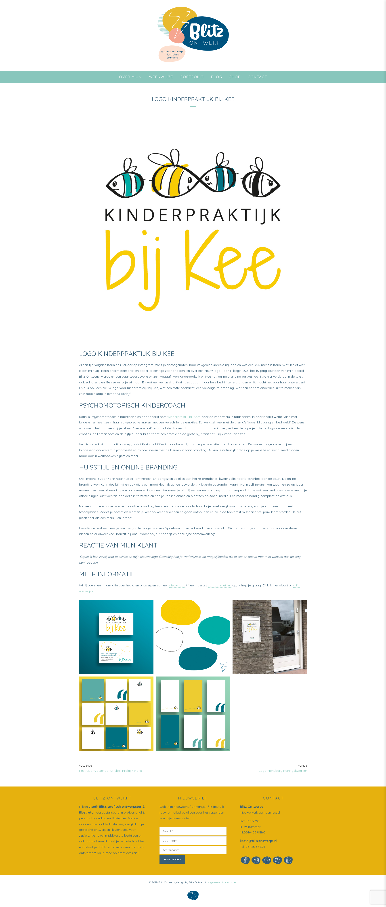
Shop (235, 77)
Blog (216, 77)
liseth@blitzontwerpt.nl (258, 841)
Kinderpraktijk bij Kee (183, 417)
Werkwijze (161, 77)
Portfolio (192, 77)
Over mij (129, 77)
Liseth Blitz (97, 807)
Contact (257, 77)
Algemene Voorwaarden (222, 882)
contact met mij (219, 585)
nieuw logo (177, 585)
